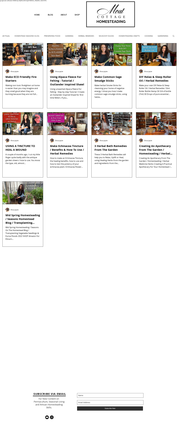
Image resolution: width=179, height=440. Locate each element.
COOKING (149, 36)
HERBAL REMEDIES (86, 36)
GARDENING (163, 36)
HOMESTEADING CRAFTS (129, 36)
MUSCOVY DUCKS (106, 36)
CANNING (69, 36)
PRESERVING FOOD (52, 36)
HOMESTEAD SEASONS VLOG (26, 36)
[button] (173, 36)
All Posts (6, 36)
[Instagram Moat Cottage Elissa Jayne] (52, 417)
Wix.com (126, 417)
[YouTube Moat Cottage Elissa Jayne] (47, 417)
